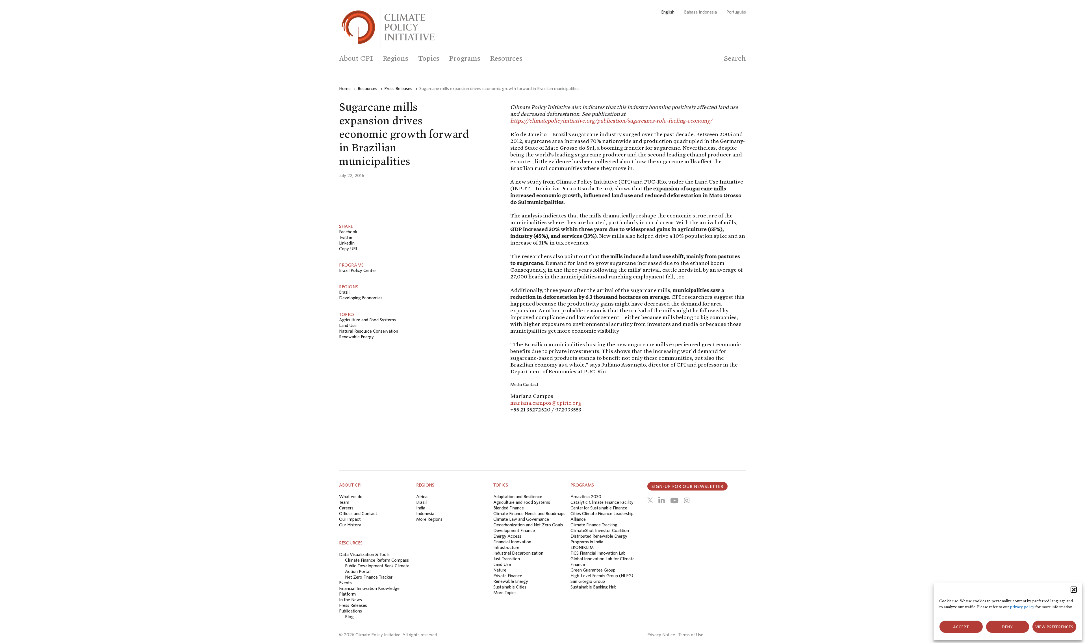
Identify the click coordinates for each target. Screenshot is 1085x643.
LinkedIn (347, 242)
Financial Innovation (512, 541)
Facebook (348, 231)
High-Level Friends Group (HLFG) (601, 575)
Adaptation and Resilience (517, 496)
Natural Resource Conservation (368, 331)
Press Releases (353, 605)
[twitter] (650, 500)
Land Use (348, 325)
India (420, 507)
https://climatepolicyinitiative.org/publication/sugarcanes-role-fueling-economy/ (611, 120)
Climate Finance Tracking (593, 524)
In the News (350, 599)
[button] (1074, 589)
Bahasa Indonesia (700, 11)
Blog (349, 616)
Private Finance (507, 575)
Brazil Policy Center (357, 270)
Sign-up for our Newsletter (687, 486)
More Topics (505, 592)
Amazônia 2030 (585, 496)
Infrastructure (506, 547)
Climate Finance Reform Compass (377, 560)
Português (736, 11)
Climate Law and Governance (521, 519)
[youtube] (674, 500)
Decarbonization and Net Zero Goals (528, 524)
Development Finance (514, 530)
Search (735, 58)
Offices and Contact (358, 513)
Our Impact (350, 519)
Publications (350, 610)
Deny (1007, 627)
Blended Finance (508, 507)
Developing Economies (361, 297)
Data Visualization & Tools (364, 554)
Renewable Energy (356, 336)
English (667, 11)
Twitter (345, 237)
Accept (961, 627)
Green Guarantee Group (592, 569)
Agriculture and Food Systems (367, 319)
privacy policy (1022, 607)
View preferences (1054, 627)
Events (345, 582)
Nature (499, 569)
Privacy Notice (661, 634)
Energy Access (507, 536)
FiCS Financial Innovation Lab (598, 552)
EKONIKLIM (582, 547)
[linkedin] (661, 500)
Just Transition (506, 558)
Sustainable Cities (509, 586)
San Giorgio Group (587, 581)
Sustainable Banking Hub (593, 586)
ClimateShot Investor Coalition (599, 530)
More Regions (429, 519)
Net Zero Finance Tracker (368, 576)
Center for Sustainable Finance (598, 507)
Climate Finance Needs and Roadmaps (529, 513)
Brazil (344, 292)
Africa (422, 496)
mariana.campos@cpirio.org (545, 402)
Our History (350, 524)
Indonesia (425, 513)
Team (344, 502)
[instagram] (686, 500)
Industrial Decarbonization (518, 552)
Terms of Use (690, 634)
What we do (351, 496)
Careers (346, 507)
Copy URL (348, 248)
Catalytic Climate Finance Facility (601, 502)
